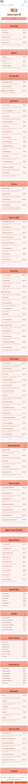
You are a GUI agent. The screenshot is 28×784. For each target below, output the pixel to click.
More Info (14, 18)
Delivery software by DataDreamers (14, 779)
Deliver (3, 4)
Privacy (26, 777)
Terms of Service (20, 777)
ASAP (23, 4)
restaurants (7, 782)
